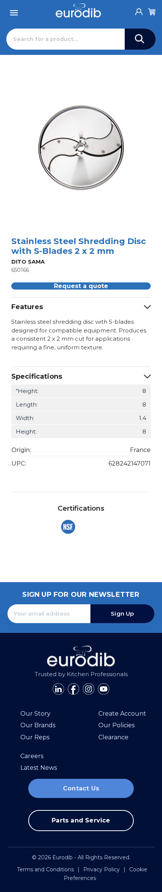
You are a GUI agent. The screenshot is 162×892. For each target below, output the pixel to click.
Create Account (122, 713)
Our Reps (34, 737)
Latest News (38, 767)
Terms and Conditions (45, 869)
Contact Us (81, 788)
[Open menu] (13, 10)
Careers (31, 756)
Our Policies (116, 725)
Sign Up (122, 613)
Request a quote (81, 286)
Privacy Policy (101, 869)
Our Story (35, 713)
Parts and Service (81, 820)
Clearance (113, 737)
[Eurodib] (78, 10)
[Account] (139, 9)
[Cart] (152, 10)
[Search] (140, 39)
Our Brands (37, 725)
